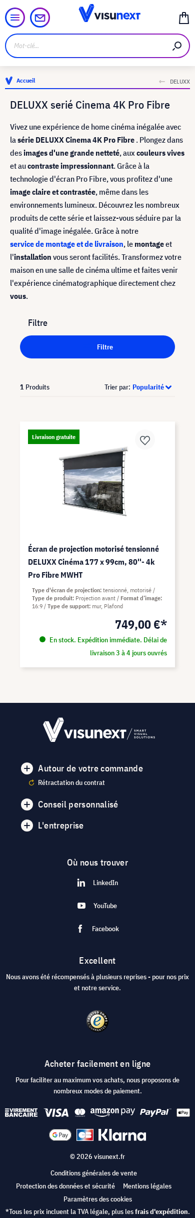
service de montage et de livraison (67, 244)
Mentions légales (147, 1185)
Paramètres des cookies (98, 1198)
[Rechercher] (177, 46)
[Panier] (184, 17)
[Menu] (15, 18)
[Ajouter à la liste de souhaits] (145, 440)
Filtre (104, 346)
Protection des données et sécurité (65, 1185)
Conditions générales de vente (93, 1172)
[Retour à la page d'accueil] (97, 17)
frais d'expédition (161, 1211)
